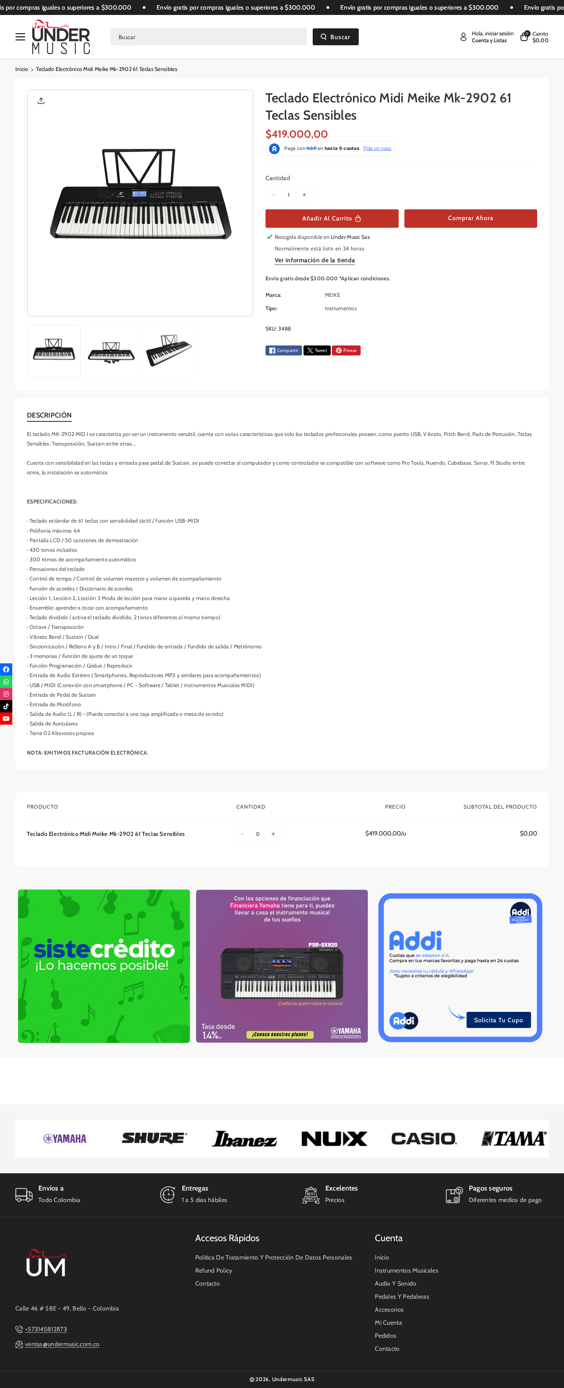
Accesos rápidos (227, 1237)
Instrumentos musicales (407, 1270)
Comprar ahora (470, 218)
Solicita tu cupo (498, 1019)
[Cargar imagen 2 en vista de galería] (111, 351)
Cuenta (389, 1237)
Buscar (340, 37)
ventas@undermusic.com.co (62, 1344)
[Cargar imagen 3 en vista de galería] (168, 351)
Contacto (207, 1283)
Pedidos (385, 1335)
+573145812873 (46, 1329)
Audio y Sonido (395, 1283)
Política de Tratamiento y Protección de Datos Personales (274, 1257)
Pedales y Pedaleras (402, 1296)
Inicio (21, 69)
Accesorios (389, 1309)
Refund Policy (214, 1270)
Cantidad (278, 178)
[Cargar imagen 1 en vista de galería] (54, 351)
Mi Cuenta (388, 1322)
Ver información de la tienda (315, 260)
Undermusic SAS (293, 1379)
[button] (21, 36)
